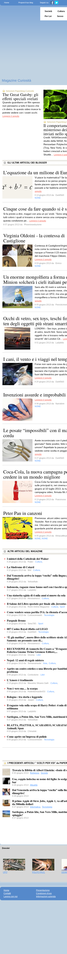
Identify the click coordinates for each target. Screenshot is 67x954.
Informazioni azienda (46, 896)
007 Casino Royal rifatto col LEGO (27, 629)
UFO (5, 872)
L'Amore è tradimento (20, 680)
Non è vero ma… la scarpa (22, 688)
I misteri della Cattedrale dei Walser (28, 559)
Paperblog (19, 13)
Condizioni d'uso (44, 893)
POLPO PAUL (38, 872)
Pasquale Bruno (16, 620)
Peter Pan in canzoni (22, 513)
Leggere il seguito (10, 116)
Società (44, 773)
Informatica (35, 807)
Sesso (60, 16)
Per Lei (48, 16)
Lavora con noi (11, 896)
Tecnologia (47, 807)
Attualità (33, 785)
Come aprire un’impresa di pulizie (27, 736)
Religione (34, 773)
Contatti (7, 893)
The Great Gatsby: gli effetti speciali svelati (20, 96)
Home (6, 3)
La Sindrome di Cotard (20, 567)
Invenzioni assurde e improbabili (34, 394)
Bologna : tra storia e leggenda (24, 697)
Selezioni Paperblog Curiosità (20, 91)
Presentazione (43, 890)
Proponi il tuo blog (25, 3)
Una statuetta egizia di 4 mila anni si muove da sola (36, 595)
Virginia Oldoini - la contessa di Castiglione (34, 238)
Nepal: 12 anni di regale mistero (25, 660)
